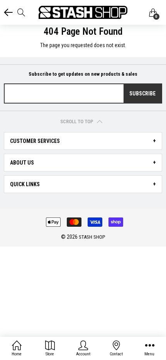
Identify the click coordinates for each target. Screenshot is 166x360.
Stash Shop (92, 237)
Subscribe (142, 93)
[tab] (83, 141)
